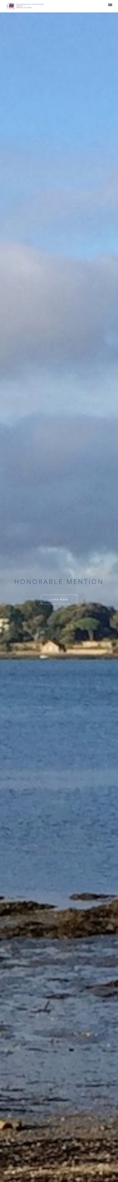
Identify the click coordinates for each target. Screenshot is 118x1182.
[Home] (26, 5)
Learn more (59, 599)
